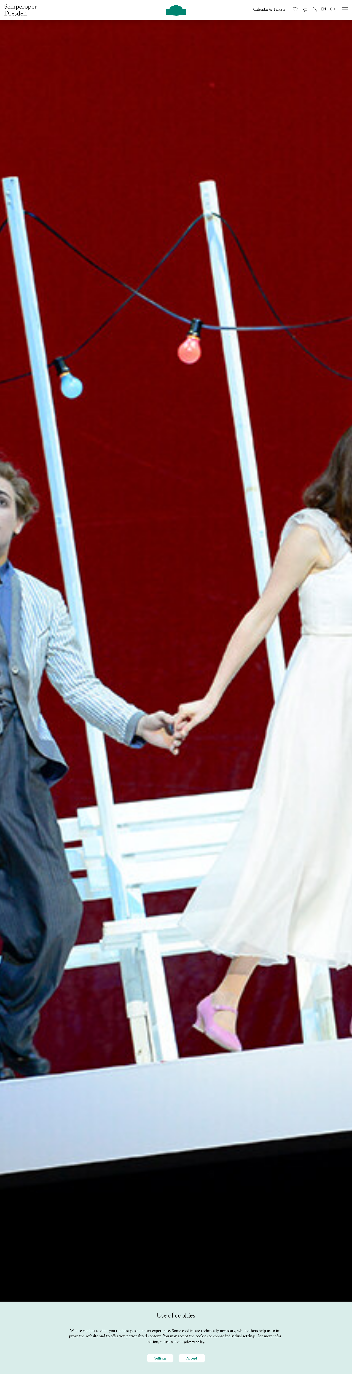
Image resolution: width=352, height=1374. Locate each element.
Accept (191, 1358)
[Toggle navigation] (345, 9)
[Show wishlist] (295, 9)
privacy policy (194, 1342)
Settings (160, 1358)
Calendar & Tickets (269, 10)
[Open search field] (333, 9)
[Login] (314, 9)
